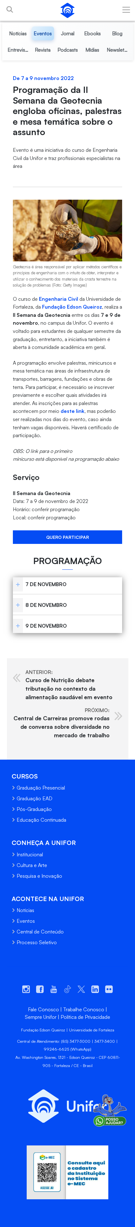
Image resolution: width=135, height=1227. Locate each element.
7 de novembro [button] (46, 584)
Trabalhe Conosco (83, 1009)
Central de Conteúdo (40, 931)
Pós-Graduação (34, 809)
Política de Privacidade (85, 1017)
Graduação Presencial (41, 788)
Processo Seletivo (37, 942)
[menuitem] (18, 33)
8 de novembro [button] (46, 605)
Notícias (25, 910)
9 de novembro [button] (46, 626)
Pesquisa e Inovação (39, 876)
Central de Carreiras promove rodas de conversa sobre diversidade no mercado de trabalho (62, 723)
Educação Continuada (41, 820)
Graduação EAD (34, 798)
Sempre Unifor (41, 1017)
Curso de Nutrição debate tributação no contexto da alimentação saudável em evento (68, 684)
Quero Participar (67, 537)
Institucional (30, 854)
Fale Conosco (43, 1009)
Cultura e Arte (32, 865)
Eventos (26, 921)
